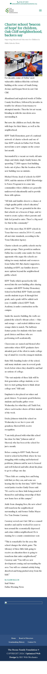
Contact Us (32, 642)
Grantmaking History (16, 642)
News (18, 43)
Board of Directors (26, 638)
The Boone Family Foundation (22, 650)
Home (13, 638)
